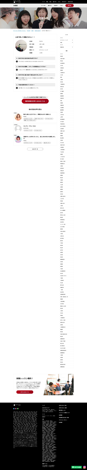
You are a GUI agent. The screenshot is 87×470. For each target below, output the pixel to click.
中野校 (61, 166)
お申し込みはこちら (25, 392)
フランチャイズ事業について (64, 412)
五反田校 (62, 128)
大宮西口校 (62, 72)
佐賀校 (61, 357)
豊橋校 (61, 264)
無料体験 (69, 5)
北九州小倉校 (62, 348)
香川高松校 (62, 345)
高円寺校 (62, 168)
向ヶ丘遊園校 (62, 210)
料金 (50, 1)
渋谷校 (61, 140)
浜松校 (61, 261)
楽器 (54, 415)
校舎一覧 (54, 1)
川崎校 (61, 205)
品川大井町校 (62, 126)
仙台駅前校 (62, 63)
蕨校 (61, 77)
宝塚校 (61, 324)
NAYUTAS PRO (50, 411)
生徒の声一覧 (35, 149)
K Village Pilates (44, 466)
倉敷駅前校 (62, 338)
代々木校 (62, 142)
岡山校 (61, 336)
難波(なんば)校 (63, 306)
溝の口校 (62, 208)
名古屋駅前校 (62, 271)
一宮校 (61, 289)
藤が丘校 (62, 285)
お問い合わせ (70, 1)
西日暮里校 (62, 119)
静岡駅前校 (62, 259)
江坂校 (61, 310)
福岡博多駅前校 (63, 350)
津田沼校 (62, 98)
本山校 (61, 282)
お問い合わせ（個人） (63, 405)
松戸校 (61, 88)
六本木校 (62, 114)
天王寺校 (62, 303)
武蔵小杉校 (62, 203)
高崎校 (61, 70)
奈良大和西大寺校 (63, 334)
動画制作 (43, 416)
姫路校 (61, 329)
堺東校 (61, 315)
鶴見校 (61, 229)
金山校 (61, 273)
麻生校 (61, 56)
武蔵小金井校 (62, 196)
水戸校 (61, 65)
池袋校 (61, 180)
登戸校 (61, 212)
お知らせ (43, 410)
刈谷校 (61, 268)
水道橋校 (62, 107)
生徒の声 (55, 5)
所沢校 (61, 82)
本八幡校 (62, 91)
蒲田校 (61, 133)
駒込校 (61, 177)
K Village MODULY (51, 466)
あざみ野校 (62, 226)
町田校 (61, 201)
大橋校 (61, 355)
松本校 (61, 254)
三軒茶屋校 (62, 149)
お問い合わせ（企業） (63, 407)
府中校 (61, 194)
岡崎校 (61, 266)
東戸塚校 (62, 238)
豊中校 (61, 308)
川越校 (61, 79)
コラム (59, 1)
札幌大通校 (62, 58)
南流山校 (62, 86)
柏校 (61, 100)
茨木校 (61, 313)
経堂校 (61, 154)
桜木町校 (62, 222)
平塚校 (61, 243)
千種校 (61, 278)
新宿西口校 (62, 163)
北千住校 (62, 121)
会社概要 (60, 422)
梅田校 (61, 299)
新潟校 (61, 245)
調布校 (61, 191)
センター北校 (62, 224)
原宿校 (61, 135)
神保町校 (62, 105)
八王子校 (62, 198)
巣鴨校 (61, 175)
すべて (61, 37)
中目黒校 (62, 147)
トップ (43, 1)
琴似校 (61, 60)
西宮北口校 (62, 322)
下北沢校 (62, 152)
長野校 (61, 252)
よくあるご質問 (44, 411)
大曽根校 (62, 280)
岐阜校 (61, 257)
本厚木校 (62, 236)
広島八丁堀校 (62, 341)
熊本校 (61, 362)
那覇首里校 (62, 366)
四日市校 (62, 292)
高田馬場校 (62, 173)
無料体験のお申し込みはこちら (35, 101)
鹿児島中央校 (62, 364)
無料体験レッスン (62, 410)
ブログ (61, 5)
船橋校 (61, 93)
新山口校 (62, 343)
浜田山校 (62, 170)
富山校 (61, 247)
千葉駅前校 (62, 84)
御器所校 (62, 287)
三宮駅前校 (62, 317)
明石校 (61, 331)
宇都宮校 (62, 68)
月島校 (61, 112)
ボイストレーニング (45, 415)
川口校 (61, 74)
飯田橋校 (62, 110)
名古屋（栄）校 (63, 275)
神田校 (61, 103)
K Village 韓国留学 (51, 465)
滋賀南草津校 (62, 294)
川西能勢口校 (62, 327)
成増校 (61, 187)
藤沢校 (61, 240)
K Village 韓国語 (44, 465)
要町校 (61, 182)
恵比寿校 (62, 138)
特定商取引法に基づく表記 (64, 417)
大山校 (61, 184)
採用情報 (60, 415)
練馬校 (61, 189)
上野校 (61, 117)
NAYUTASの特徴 (44, 409)
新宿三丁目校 (62, 161)
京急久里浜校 (62, 231)
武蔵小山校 (62, 131)
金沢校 (61, 250)
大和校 (15, 5)
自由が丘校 (62, 145)
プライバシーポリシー (63, 420)
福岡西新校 (62, 352)
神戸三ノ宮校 (62, 320)
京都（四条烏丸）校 (64, 296)
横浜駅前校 (62, 219)
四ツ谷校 (62, 159)
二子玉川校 (62, 156)
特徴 (47, 1)
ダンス (61, 44)
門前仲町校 (62, 124)
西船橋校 (62, 96)
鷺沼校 (61, 217)
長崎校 (61, 359)
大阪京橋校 (62, 301)
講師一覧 (49, 5)
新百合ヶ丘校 (62, 215)
